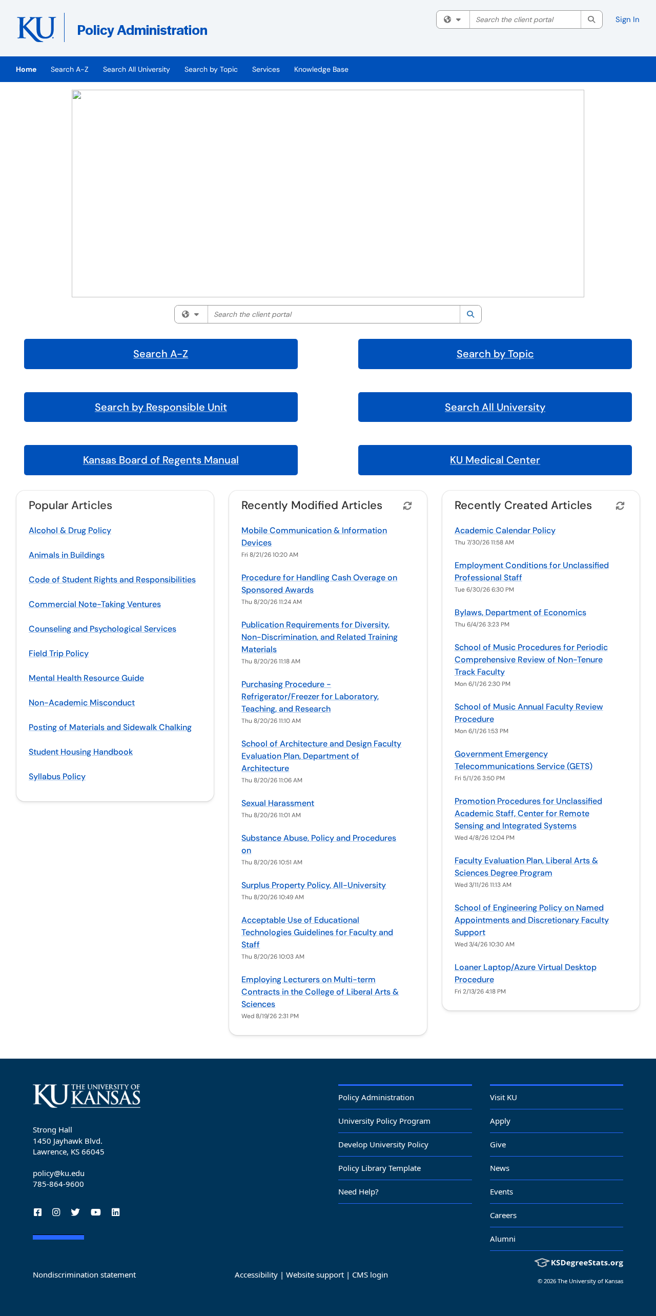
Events (501, 1191)
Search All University (136, 69)
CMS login (370, 1274)
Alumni (503, 1238)
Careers (503, 1215)
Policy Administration (376, 1097)
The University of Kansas (590, 1281)
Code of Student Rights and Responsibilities (112, 579)
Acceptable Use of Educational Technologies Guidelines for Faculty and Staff (317, 932)
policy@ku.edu (59, 1173)
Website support (315, 1274)
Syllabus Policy (57, 776)
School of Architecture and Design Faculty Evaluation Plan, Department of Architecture (321, 756)
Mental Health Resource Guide (86, 678)
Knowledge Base (321, 69)
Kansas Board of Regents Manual (161, 460)
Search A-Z (70, 69)
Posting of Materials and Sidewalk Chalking (110, 727)
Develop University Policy (383, 1144)
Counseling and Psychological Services (102, 628)
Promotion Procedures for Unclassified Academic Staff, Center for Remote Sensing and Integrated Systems (528, 813)
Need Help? (358, 1191)
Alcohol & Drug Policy (70, 530)
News (499, 1168)
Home (26, 69)
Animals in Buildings (67, 555)
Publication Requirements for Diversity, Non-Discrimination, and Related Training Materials (319, 637)
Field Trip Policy (59, 653)
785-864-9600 (58, 1184)
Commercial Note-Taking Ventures (95, 604)
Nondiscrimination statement (84, 1274)
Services (266, 69)
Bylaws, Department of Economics (520, 612)
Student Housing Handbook (81, 751)
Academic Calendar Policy (505, 530)
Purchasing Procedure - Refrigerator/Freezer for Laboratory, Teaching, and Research (310, 696)
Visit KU (503, 1097)
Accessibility (256, 1274)
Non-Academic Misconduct (82, 702)
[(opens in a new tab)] (165, 30)
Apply (500, 1121)
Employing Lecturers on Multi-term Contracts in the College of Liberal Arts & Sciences (320, 991)
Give (498, 1144)
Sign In (628, 19)
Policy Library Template (379, 1168)
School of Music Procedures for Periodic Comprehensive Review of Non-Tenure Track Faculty (531, 659)
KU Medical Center (495, 460)
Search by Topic (211, 69)
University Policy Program (384, 1121)
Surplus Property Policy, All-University (313, 885)
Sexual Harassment (277, 803)
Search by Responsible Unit (161, 407)
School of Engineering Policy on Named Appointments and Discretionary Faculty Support (532, 920)
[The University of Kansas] (86, 1096)
